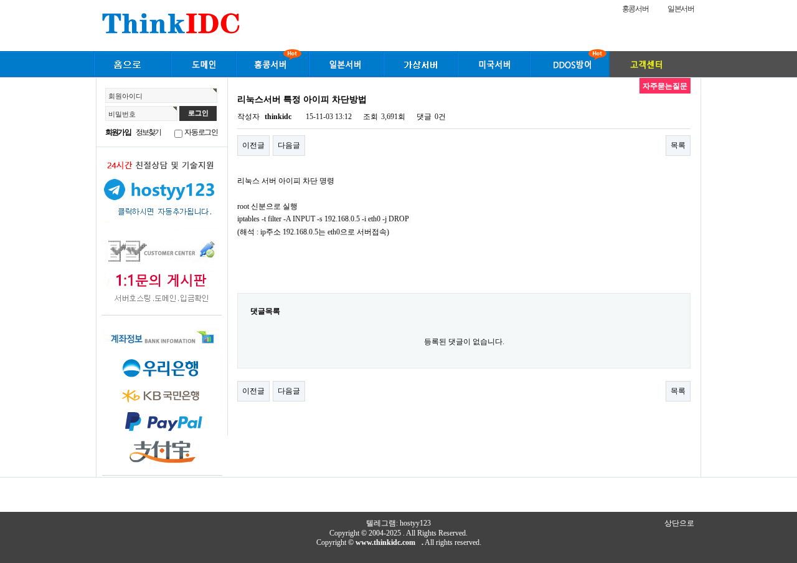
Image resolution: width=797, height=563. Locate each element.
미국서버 (494, 62)
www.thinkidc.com (385, 542)
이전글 (253, 145)
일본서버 (680, 8)
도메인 (203, 62)
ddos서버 (569, 62)
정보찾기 (148, 132)
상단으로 (679, 523)
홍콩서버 (635, 8)
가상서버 (420, 62)
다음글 (289, 145)
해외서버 (132, 62)
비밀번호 (122, 114)
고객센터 (654, 62)
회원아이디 (125, 96)
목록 (678, 145)
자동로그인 (201, 132)
